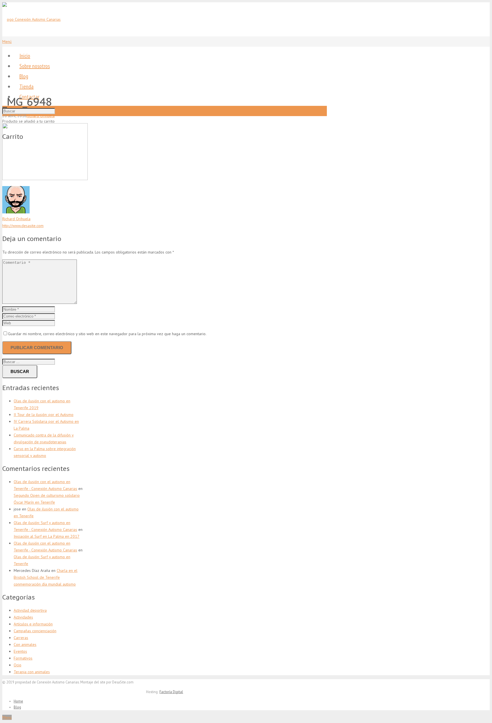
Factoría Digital (171, 691)
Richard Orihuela (40, 115)
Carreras (21, 637)
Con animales (25, 644)
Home (18, 701)
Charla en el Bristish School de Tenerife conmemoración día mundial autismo (45, 577)
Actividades (23, 617)
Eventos (20, 651)
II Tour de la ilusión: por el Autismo (43, 414)
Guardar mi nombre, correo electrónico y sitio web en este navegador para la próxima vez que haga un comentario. (107, 333)
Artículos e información (33, 624)
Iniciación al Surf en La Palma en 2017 (46, 536)
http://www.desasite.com (23, 225)
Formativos (23, 658)
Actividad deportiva (30, 610)
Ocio (17, 665)
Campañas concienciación (35, 630)
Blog (17, 707)
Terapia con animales (32, 671)
